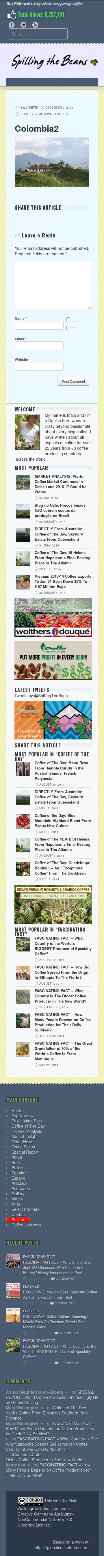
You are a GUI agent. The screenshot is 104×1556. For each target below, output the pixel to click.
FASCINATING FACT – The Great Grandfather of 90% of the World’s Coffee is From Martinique (63, 1051)
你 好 (16, 1204)
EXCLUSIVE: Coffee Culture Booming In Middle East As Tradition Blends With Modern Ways (56, 1322)
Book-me (20, 1219)
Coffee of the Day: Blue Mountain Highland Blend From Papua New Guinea (63, 820)
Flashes (31, 1286)
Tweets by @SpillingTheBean (41, 695)
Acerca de (21, 1188)
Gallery (18, 1193)
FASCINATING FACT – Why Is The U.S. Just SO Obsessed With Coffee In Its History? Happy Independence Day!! (57, 1267)
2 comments (65, 1303)
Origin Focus (23, 1147)
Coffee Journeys (26, 1225)
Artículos (19, 1183)
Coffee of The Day (28, 1126)
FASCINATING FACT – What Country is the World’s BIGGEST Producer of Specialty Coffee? (63, 946)
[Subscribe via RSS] (35, 24)
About (17, 1157)
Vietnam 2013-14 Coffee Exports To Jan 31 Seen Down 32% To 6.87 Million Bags (63, 581)
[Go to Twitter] (23, 24)
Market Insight (25, 1136)
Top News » (22, 1115)
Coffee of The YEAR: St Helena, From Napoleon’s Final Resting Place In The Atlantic (62, 844)
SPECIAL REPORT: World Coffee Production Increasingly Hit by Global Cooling (52, 1397)
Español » (21, 1178)
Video (17, 1199)
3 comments (65, 1279)
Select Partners (26, 1209)
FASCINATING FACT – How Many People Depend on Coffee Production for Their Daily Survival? (63, 1022)
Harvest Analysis (27, 1131)
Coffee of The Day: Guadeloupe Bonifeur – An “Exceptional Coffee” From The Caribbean (62, 868)
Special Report (25, 1152)
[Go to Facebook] (11, 24)
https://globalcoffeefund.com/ (61, 1547)
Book (16, 1162)
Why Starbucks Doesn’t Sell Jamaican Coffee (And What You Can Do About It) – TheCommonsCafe (47, 1449)
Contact (19, 1214)
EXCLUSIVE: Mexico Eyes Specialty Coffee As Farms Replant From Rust (60, 1294)
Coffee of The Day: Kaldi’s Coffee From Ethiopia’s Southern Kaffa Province (47, 1413)
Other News (22, 1141)
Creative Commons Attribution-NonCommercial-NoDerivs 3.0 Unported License (46, 1519)
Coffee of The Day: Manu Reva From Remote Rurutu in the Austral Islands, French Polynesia (61, 770)
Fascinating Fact (27, 1121)
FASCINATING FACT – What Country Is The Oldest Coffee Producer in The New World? (60, 996)
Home (17, 1110)
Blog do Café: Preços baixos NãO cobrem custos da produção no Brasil (60, 510)
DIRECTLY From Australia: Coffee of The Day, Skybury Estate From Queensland (59, 534)
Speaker (19, 1173)
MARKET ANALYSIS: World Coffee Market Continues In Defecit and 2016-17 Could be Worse (60, 484)
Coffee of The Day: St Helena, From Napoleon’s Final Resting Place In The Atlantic (62, 558)
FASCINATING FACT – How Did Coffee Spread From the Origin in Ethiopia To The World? (62, 972)
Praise (17, 1167)
